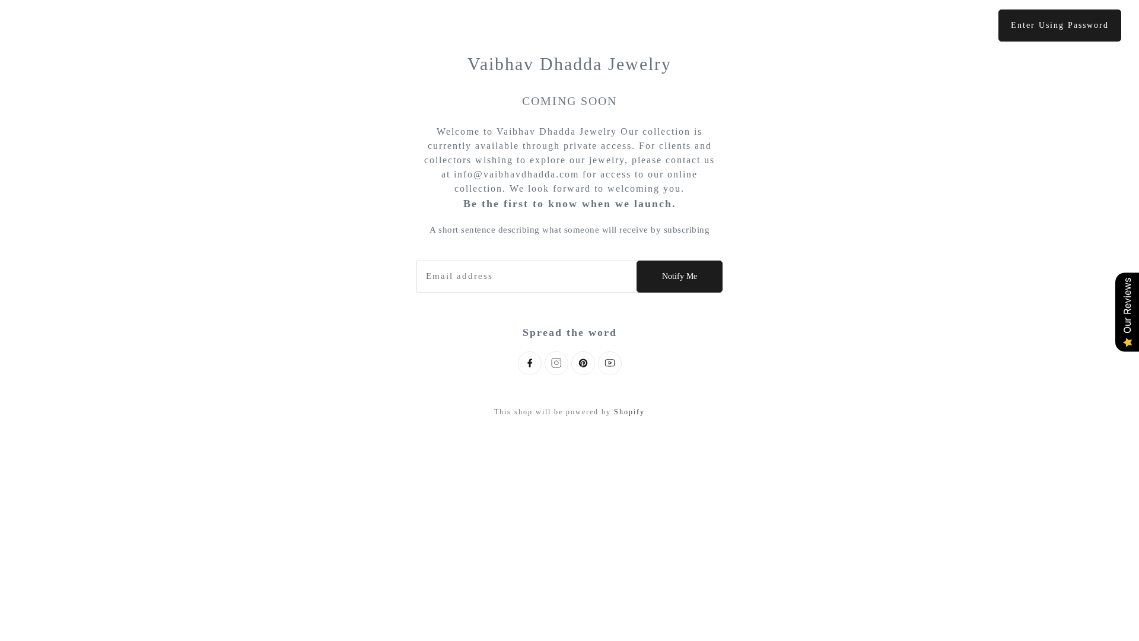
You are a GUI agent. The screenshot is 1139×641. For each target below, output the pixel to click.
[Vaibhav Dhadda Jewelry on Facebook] (530, 363)
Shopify (629, 412)
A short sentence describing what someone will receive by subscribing (569, 229)
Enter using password (1060, 25)
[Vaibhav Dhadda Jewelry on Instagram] (556, 363)
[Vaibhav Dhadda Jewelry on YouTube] (610, 363)
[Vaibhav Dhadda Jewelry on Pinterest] (583, 363)
